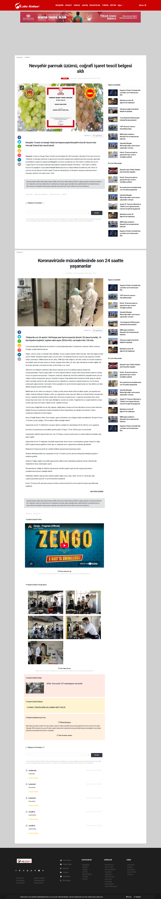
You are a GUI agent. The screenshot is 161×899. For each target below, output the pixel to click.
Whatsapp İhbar (39, 880)
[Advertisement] (80, 39)
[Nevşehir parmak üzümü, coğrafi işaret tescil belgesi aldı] (60, 107)
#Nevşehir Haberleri (41, 194)
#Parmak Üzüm (54, 194)
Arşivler (66, 872)
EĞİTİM (113, 5)
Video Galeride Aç (65, 571)
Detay (129, 897)
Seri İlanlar (108, 881)
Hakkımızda (20, 878)
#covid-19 (36, 513)
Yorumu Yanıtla (33, 778)
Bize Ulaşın (66, 880)
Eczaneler (108, 872)
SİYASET (68, 5)
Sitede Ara (130, 865)
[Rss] (36, 870)
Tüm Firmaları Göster (65, 735)
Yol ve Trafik (109, 867)
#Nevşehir (29, 194)
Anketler (130, 867)
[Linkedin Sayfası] (32, 870)
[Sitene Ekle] (43, 870)
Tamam (138, 897)
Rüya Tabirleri (131, 872)
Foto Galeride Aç (65, 668)
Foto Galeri (67, 860)
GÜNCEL (77, 5)
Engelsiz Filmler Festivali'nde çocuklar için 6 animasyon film (130, 92)
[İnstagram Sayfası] (24, 870)
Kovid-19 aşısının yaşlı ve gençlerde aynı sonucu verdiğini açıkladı (128, 155)
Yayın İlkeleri (20, 880)
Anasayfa (20, 57)
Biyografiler (131, 869)
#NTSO (64, 194)
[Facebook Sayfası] (17, 870)
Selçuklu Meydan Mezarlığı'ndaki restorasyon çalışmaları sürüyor (130, 145)
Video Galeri (67, 864)
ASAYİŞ (85, 5)
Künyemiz (66, 876)
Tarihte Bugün (109, 877)
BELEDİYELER (95, 5)
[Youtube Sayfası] (28, 870)
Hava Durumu (109, 865)
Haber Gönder (38, 883)
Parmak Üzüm (54, 168)
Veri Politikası (20, 883)
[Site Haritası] (40, 870)
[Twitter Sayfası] (20, 870)
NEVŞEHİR (59, 5)
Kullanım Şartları (39, 878)
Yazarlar (66, 868)
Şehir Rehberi (109, 884)
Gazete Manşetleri (111, 886)
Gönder (96, 213)
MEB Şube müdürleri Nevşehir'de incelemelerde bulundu (129, 136)
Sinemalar (108, 879)
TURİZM (105, 5)
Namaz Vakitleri (110, 869)
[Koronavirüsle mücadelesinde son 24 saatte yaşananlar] (60, 302)
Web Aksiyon (65, 722)
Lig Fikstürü (108, 874)
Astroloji (130, 874)
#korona (29, 513)
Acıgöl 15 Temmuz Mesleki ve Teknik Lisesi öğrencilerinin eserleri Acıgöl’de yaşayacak (130, 206)
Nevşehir (29, 156)
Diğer (120, 5)
